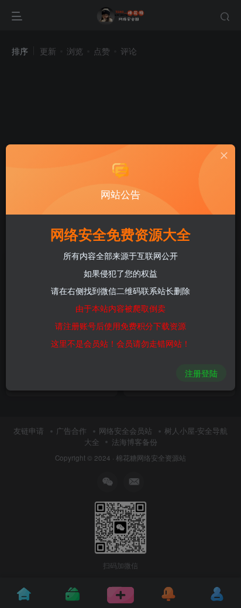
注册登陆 (201, 373)
